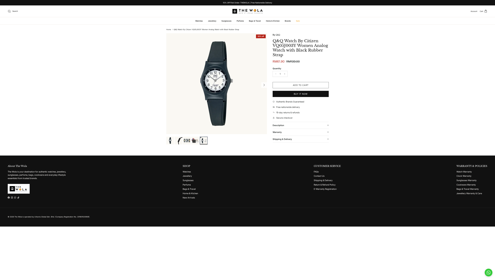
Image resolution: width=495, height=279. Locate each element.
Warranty (277, 132)
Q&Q (278, 34)
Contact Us (319, 176)
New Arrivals (189, 197)
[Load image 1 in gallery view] (216, 83)
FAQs (316, 171)
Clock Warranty (463, 176)
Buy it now (301, 94)
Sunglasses (226, 21)
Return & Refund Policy (325, 184)
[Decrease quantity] (275, 74)
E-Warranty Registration (325, 189)
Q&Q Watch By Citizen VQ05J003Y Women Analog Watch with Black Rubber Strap (206, 29)
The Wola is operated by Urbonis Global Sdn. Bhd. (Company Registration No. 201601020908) (51, 217)
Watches (199, 21)
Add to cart (300, 85)
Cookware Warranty (466, 184)
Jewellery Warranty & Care (469, 193)
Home (168, 29)
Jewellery (212, 21)
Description (278, 125)
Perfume (240, 21)
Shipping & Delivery (282, 139)
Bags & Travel (255, 21)
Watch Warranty (464, 171)
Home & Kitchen (273, 21)
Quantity (277, 68)
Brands (288, 21)
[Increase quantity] (285, 74)
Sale (298, 21)
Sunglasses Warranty (466, 180)
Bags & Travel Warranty (467, 189)
